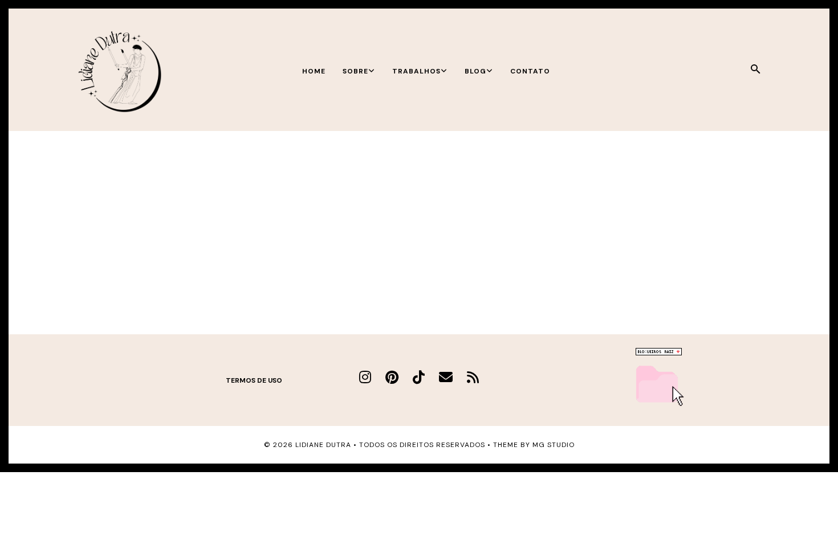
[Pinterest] (391, 377)
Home (314, 71)
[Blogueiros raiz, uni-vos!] (659, 352)
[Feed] (473, 377)
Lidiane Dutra (323, 444)
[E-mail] (446, 377)
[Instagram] (365, 377)
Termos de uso (254, 380)
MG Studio (553, 444)
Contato (530, 71)
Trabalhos (416, 71)
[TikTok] (419, 377)
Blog (475, 71)
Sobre (355, 71)
